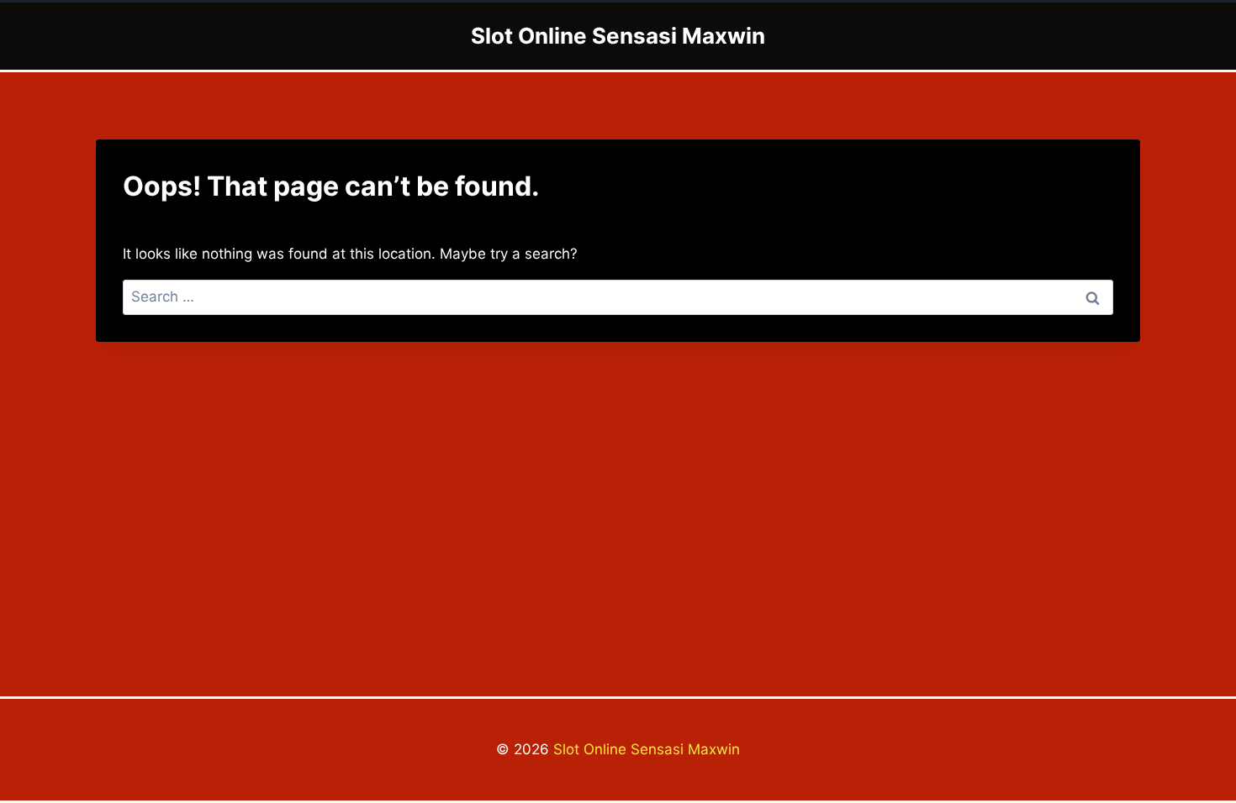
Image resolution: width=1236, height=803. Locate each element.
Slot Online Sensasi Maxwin (646, 749)
